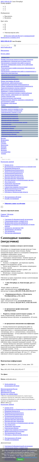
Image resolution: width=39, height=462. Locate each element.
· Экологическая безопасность (9, 116)
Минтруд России (6, 390)
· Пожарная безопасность (8, 77)
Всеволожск (5, 140)
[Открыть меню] (1, 157)
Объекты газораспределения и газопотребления (16, 93)
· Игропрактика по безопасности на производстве (15, 75)
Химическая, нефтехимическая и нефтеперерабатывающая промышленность (15, 83)
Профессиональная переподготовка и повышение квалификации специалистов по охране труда (17, 60)
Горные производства (8, 96)
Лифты (3, 105)
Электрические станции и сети (11, 112)
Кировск (4, 148)
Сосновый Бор (5, 152)
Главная (3, 214)
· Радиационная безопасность (9, 114)
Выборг (3, 141)
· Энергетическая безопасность (10, 107)
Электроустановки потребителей (11, 111)
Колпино (4, 150)
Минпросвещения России (9, 389)
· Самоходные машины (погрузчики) (11, 130)
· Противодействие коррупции (9, 118)
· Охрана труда (5, 57)
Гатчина (3, 143)
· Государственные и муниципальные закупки (14, 122)
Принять (20, 459)
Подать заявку (5, 53)
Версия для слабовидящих (9, 394)
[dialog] (19, 209)
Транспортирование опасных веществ (13, 88)
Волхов (3, 138)
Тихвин (3, 153)
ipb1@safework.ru (6, 47)
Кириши (3, 147)
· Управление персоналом (8, 126)
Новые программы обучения (10, 81)
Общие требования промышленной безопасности (17, 86)
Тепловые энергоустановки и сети (12, 109)
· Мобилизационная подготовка (10, 132)
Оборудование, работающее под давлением (15, 95)
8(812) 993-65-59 (6, 1)
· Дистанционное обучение (8, 134)
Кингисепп (4, 145)
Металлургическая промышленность (13, 89)
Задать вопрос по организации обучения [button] (12, 385)
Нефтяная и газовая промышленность (13, 91)
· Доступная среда (6, 124)
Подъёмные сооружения (9, 103)
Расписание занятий (7, 161)
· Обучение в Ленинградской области (11, 136)
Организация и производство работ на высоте (16, 63)
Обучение (10, 214)
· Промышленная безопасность (10, 79)
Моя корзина (5, 50)
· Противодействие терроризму (10, 120)
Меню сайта (5, 216)
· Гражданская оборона (7, 128)
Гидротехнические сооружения (11, 98)
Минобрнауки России (8, 392)
